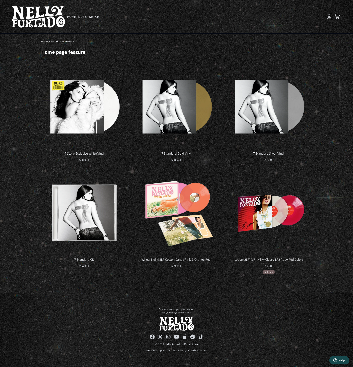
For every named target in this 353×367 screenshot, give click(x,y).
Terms (171, 350)
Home (44, 41)
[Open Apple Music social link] (185, 337)
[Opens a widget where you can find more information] (339, 360)
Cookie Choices (197, 350)
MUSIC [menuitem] (82, 17)
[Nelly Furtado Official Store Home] (38, 17)
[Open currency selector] (321, 17)
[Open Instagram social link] (168, 337)
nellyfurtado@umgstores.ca (176, 312)
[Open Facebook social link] (152, 337)
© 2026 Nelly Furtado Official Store (176, 344)
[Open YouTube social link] (176, 337)
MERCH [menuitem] (94, 17)
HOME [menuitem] (71, 17)
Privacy (181, 350)
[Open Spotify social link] (193, 337)
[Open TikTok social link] (201, 337)
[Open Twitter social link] (160, 337)
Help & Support (155, 350)
